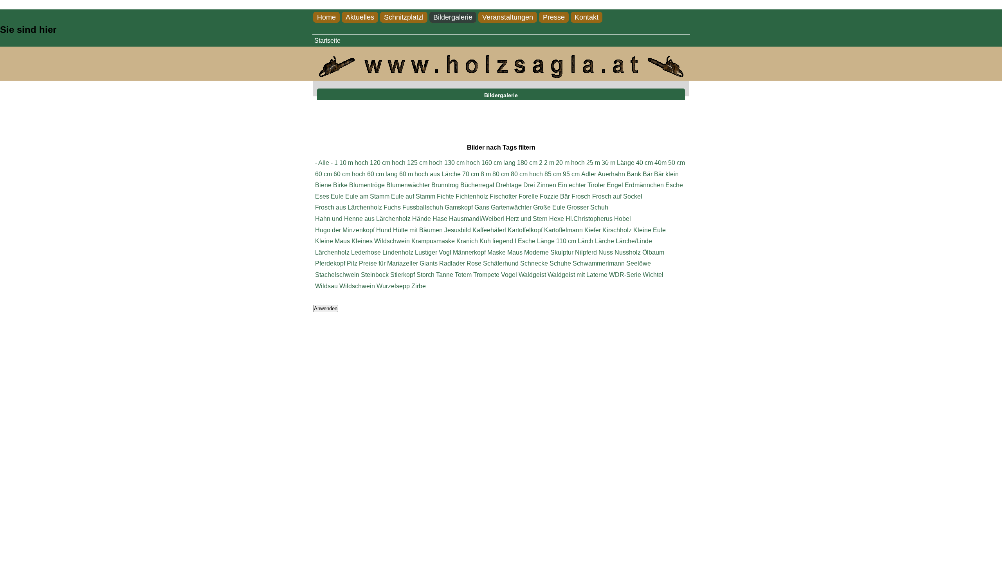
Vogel (509, 274)
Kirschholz (617, 230)
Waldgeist (532, 274)
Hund (383, 230)
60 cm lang (382, 174)
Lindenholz (397, 252)
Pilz (352, 263)
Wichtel (653, 274)
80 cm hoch (527, 174)
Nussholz (628, 252)
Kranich (467, 241)
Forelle (528, 196)
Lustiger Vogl (433, 252)
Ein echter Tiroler (581, 185)
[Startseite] (501, 75)
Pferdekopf (330, 263)
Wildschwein (357, 286)
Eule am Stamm (367, 196)
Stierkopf (402, 274)
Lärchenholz (332, 252)
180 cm (527, 162)
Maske (496, 252)
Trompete (486, 274)
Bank (634, 174)
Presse (554, 17)
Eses (322, 196)
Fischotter (503, 196)
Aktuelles (360, 17)
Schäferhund (501, 263)
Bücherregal (477, 185)
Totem (463, 274)
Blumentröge (367, 185)
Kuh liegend (496, 241)
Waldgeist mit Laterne (577, 274)
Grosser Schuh (587, 207)
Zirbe (418, 286)
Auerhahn (611, 174)
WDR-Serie (625, 274)
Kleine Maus (332, 241)
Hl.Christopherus (589, 218)
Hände (421, 218)
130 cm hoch (462, 162)
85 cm (552, 174)
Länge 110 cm (556, 241)
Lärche (604, 241)
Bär (647, 174)
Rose (474, 263)
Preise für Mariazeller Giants (398, 263)
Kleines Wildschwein (380, 241)
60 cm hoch (349, 174)
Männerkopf (469, 252)
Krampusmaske (433, 241)
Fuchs (392, 207)
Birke (340, 185)
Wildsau (326, 286)
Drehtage (509, 185)
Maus (515, 252)
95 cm (571, 174)
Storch (425, 274)
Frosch (581, 196)
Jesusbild (457, 230)
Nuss (605, 252)
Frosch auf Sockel (617, 196)
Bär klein (666, 174)
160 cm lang (498, 162)
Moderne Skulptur (548, 252)
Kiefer (592, 230)
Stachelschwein (337, 274)
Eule (337, 196)
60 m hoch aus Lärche (430, 174)
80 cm (500, 174)
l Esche (525, 241)
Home (326, 17)
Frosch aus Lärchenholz (348, 207)
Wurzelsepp (393, 286)
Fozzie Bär (555, 196)
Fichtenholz (472, 196)
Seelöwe (638, 263)
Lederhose (366, 252)
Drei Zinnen (539, 185)
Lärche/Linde (634, 241)
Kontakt (586, 17)
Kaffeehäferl (489, 230)
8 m (486, 174)
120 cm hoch (387, 162)
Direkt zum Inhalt (23, 4)
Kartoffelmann (563, 230)
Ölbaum (653, 252)
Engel (615, 185)
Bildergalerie (452, 17)
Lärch (585, 241)
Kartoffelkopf (525, 230)
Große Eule (549, 207)
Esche (674, 185)
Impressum (327, 160)
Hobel (622, 218)
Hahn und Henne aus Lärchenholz (363, 218)
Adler (588, 174)
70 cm (470, 174)
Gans (481, 207)
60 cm (323, 174)
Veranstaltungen (507, 17)
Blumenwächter (408, 185)
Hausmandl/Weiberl (476, 218)
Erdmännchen (644, 185)
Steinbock (375, 274)
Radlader (452, 263)
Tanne (444, 274)
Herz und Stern (527, 218)
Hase (440, 218)
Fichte (445, 196)
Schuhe (560, 263)
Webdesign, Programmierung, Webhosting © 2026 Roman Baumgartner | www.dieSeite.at (631, 163)
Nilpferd (586, 252)
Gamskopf (459, 207)
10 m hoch (353, 162)
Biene (323, 185)
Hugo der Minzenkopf (345, 230)
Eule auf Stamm (413, 196)
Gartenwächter (511, 207)
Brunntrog (445, 185)
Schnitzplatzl (404, 17)
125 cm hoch (425, 162)
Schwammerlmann (599, 263)
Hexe (556, 218)
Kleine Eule (649, 230)
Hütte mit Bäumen (418, 230)
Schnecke (534, 263)
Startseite (327, 40)
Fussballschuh (422, 207)
